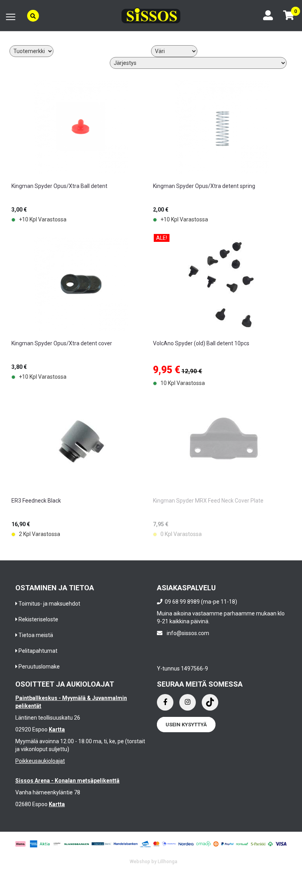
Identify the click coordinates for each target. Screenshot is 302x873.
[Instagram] (187, 702)
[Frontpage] (151, 15)
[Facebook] (165, 702)
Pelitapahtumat (37, 651)
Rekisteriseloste (38, 619)
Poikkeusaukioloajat (40, 761)
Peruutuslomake (39, 666)
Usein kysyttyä (186, 725)
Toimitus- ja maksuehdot (49, 603)
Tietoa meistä (35, 635)
